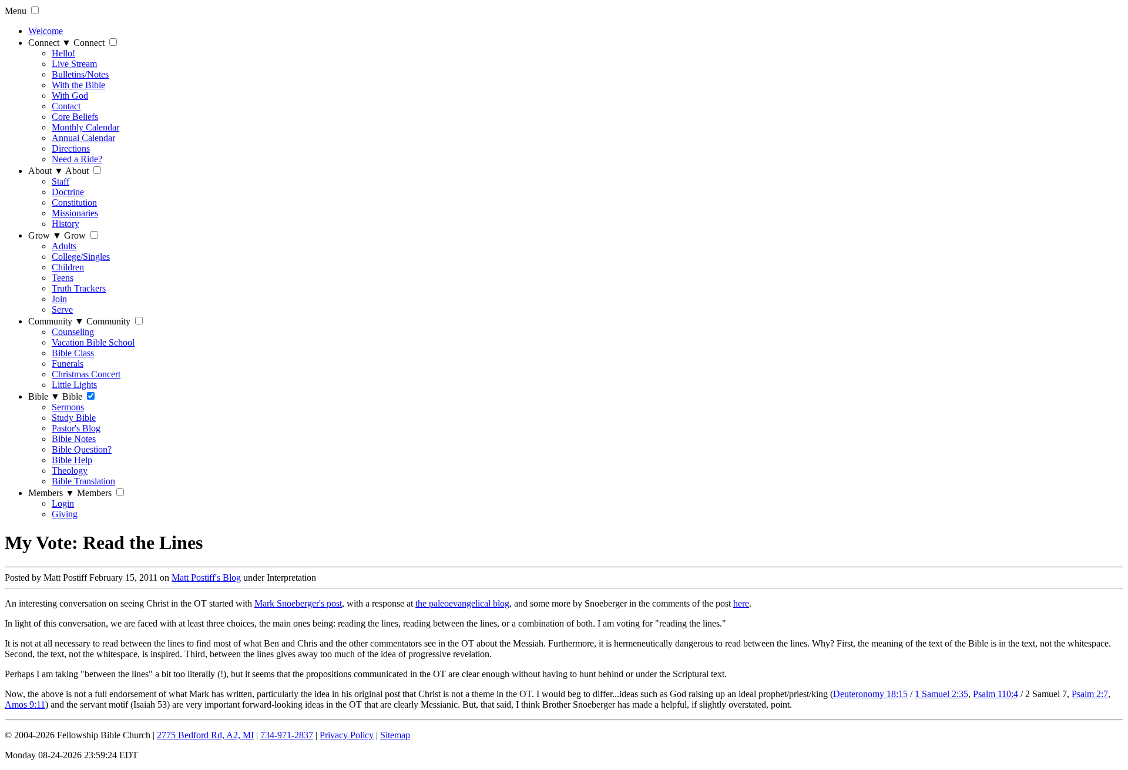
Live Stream (74, 64)
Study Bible (74, 418)
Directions (71, 148)
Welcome (45, 31)
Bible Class (73, 353)
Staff (60, 181)
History (65, 224)
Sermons (68, 407)
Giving (65, 514)
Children (68, 267)
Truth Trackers (79, 288)
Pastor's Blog (76, 428)
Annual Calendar (83, 138)
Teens (62, 278)
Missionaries (75, 213)
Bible (44, 396)
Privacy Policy (347, 735)
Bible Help (72, 460)
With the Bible (78, 85)
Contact (66, 106)
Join (59, 299)
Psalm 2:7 (1090, 694)
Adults (64, 246)
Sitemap (395, 735)
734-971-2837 (286, 735)
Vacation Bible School (93, 342)
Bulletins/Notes (80, 74)
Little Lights (74, 385)
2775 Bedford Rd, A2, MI (205, 735)
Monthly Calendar (85, 127)
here (741, 603)
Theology (70, 471)
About (45, 171)
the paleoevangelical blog (462, 603)
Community (56, 321)
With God (70, 96)
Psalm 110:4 (995, 694)
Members (51, 493)
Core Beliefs (75, 117)
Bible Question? (82, 449)
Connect (49, 43)
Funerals (67, 364)
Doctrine (68, 192)
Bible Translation (83, 481)
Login (63, 503)
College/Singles (81, 257)
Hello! (63, 53)
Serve (62, 309)
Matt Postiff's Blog (206, 577)
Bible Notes (74, 439)
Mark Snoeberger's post (298, 603)
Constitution (74, 202)
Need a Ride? (77, 159)
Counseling (73, 332)
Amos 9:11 (25, 704)
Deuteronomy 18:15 (870, 694)
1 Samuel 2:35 (941, 694)
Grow (45, 235)
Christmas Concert (86, 374)
